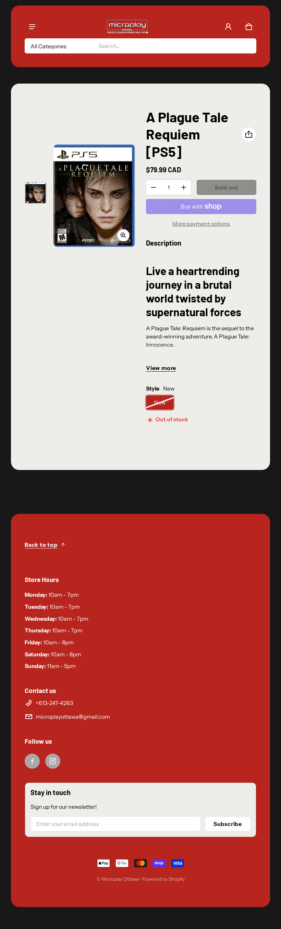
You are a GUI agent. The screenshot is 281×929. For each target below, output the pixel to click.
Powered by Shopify (163, 879)
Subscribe (227, 823)
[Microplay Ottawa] (127, 27)
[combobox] (174, 45)
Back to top (41, 544)
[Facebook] (32, 761)
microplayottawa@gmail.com (73, 716)
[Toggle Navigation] (32, 26)
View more (161, 367)
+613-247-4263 (54, 702)
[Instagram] (52, 761)
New (160, 402)
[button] (248, 26)
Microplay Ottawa (120, 879)
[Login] (228, 26)
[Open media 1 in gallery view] (36, 193)
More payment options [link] (201, 223)
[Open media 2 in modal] (94, 195)
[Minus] (153, 187)
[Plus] (183, 187)
